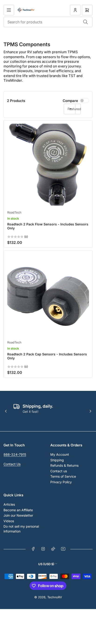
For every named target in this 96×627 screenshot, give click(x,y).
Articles (9, 504)
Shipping (57, 460)
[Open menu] (8, 10)
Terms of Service (63, 476)
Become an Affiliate (18, 510)
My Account (59, 454)
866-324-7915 (14, 454)
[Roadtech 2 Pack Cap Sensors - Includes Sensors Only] (48, 295)
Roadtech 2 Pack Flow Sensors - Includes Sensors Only (47, 226)
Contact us (58, 471)
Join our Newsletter (18, 515)
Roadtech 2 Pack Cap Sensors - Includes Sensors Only (47, 356)
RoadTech (14, 212)
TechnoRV (54, 597)
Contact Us (12, 464)
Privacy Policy (61, 482)
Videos (8, 521)
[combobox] (48, 22)
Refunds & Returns (64, 465)
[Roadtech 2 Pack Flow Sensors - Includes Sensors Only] (48, 165)
